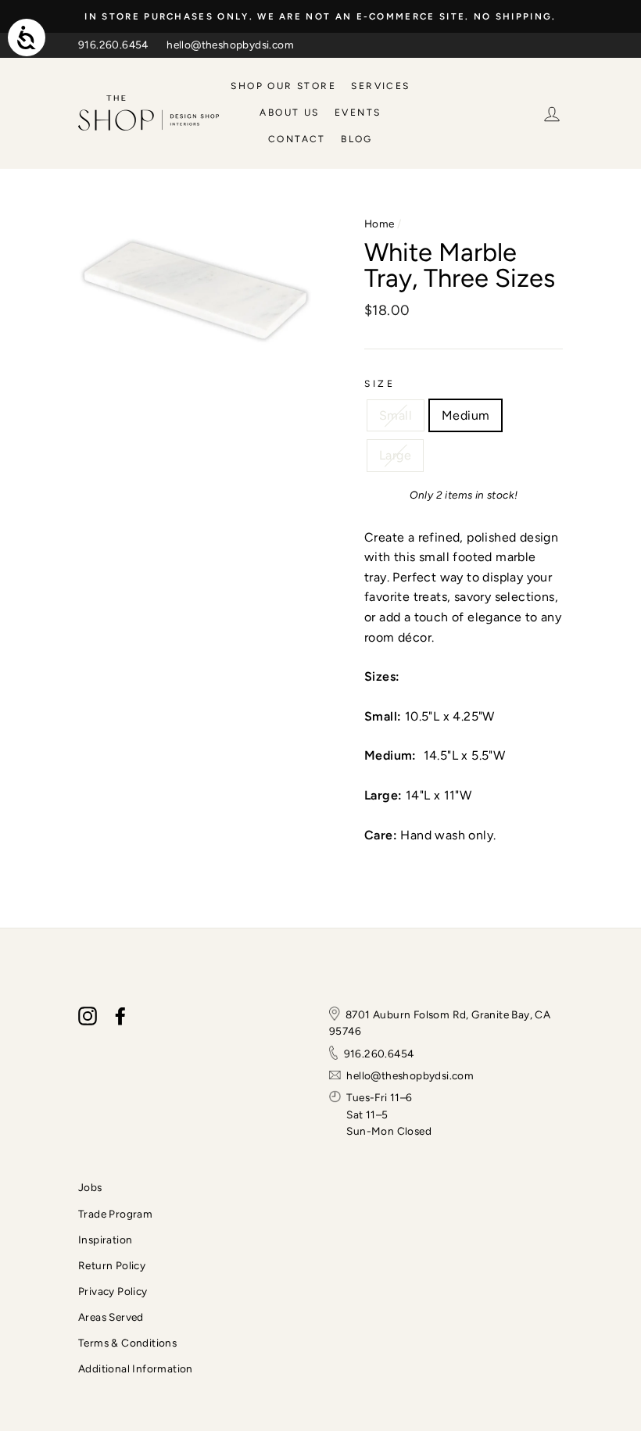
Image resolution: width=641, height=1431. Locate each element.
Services (380, 85)
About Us (289, 112)
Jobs (90, 1187)
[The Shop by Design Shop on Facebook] (120, 1016)
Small (395, 415)
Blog (357, 139)
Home (379, 223)
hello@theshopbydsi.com (230, 44)
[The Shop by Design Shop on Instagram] (87, 1016)
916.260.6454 (113, 44)
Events (358, 112)
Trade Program (115, 1213)
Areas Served (111, 1317)
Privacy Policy (113, 1291)
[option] (320, 16)
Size (379, 383)
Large (395, 455)
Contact (297, 139)
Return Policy (111, 1265)
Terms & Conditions (127, 1342)
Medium (465, 415)
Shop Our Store (283, 85)
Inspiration (105, 1239)
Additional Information (135, 1368)
